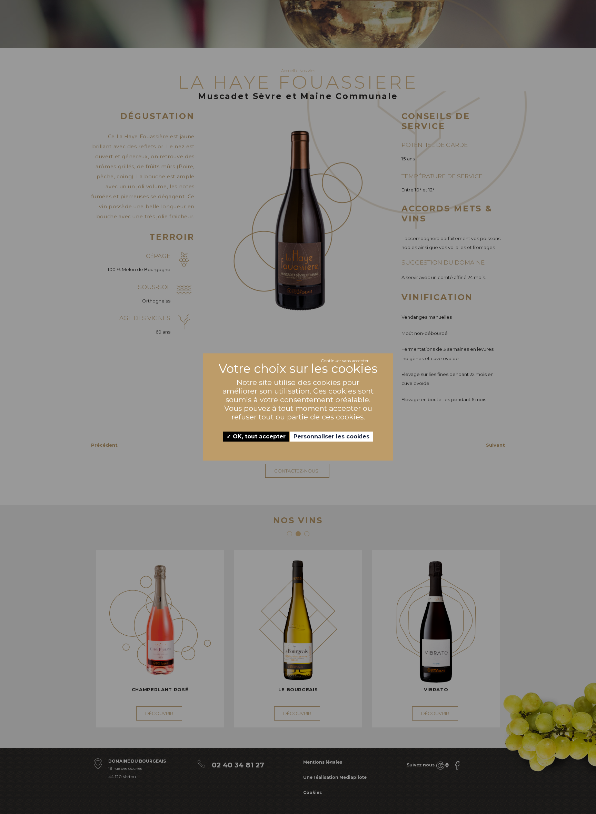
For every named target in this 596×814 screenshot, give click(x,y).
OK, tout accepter (258, 436)
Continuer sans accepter (345, 360)
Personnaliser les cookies (331, 436)
